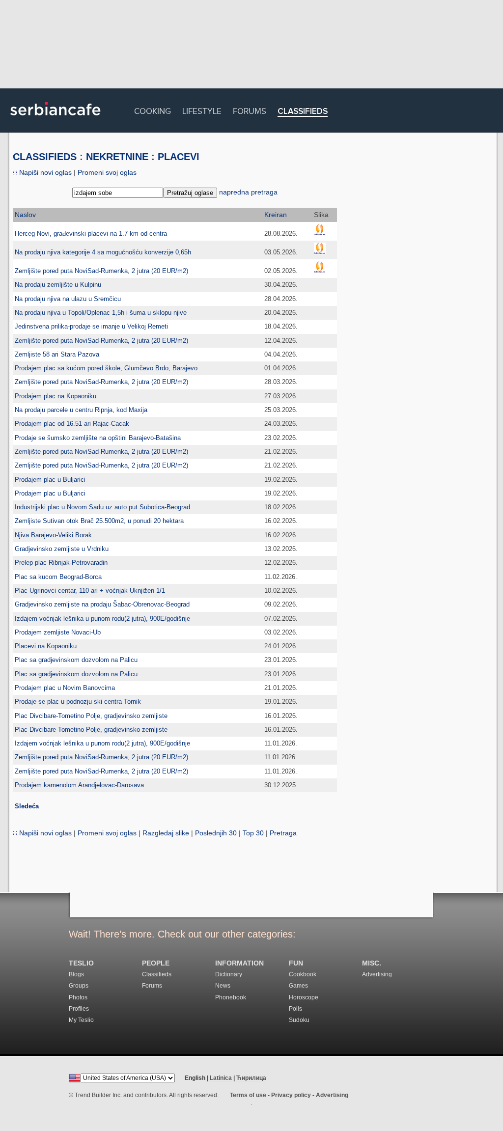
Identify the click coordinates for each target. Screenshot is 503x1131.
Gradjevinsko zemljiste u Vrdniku (62, 548)
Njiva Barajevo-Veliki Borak (53, 535)
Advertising (377, 974)
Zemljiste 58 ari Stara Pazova (57, 354)
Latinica (221, 1078)
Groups (78, 985)
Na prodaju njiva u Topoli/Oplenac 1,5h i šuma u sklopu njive (101, 312)
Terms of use (248, 1095)
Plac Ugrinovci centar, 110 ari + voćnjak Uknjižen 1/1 (90, 590)
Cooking (152, 109)
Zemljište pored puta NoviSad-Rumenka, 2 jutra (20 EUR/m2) (101, 271)
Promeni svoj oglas (107, 172)
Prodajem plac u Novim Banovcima (65, 687)
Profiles (79, 1008)
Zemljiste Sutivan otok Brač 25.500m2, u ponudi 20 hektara (99, 520)
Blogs (76, 974)
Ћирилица (251, 1078)
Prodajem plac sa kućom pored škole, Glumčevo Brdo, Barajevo (106, 368)
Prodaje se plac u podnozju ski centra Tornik (78, 701)
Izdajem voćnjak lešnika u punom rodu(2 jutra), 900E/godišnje (102, 618)
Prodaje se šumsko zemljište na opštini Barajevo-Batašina (98, 437)
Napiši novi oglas (44, 172)
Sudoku (299, 1020)
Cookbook (302, 974)
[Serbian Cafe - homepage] (55, 119)
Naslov (25, 215)
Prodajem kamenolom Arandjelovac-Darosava (79, 785)
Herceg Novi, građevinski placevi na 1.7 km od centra (91, 233)
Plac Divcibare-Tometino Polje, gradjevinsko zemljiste (91, 715)
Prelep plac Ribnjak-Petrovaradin (61, 562)
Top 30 (253, 833)
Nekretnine (117, 156)
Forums (249, 109)
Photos (78, 997)
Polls (295, 1008)
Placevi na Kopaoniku (46, 646)
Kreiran (275, 215)
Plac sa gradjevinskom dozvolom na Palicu (76, 659)
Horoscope (303, 997)
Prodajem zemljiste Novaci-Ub (58, 632)
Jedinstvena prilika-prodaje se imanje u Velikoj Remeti (91, 326)
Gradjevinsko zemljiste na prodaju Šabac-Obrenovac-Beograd (102, 604)
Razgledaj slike (165, 833)
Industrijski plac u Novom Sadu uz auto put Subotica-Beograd (102, 507)
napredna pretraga (248, 192)
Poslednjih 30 (216, 833)
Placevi (178, 156)
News (222, 985)
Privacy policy (291, 1095)
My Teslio (81, 1020)
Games (298, 985)
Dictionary (228, 974)
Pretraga (283, 833)
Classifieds (303, 112)
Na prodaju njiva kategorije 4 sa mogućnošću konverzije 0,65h (103, 252)
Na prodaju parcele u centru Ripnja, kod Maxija (81, 410)
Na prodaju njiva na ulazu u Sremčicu (68, 299)
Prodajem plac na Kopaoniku (55, 396)
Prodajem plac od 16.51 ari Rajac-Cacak (72, 423)
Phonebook (230, 997)
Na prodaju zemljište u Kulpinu (58, 284)
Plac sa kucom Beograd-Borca (58, 576)
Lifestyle (202, 109)
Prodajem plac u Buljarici (50, 479)
